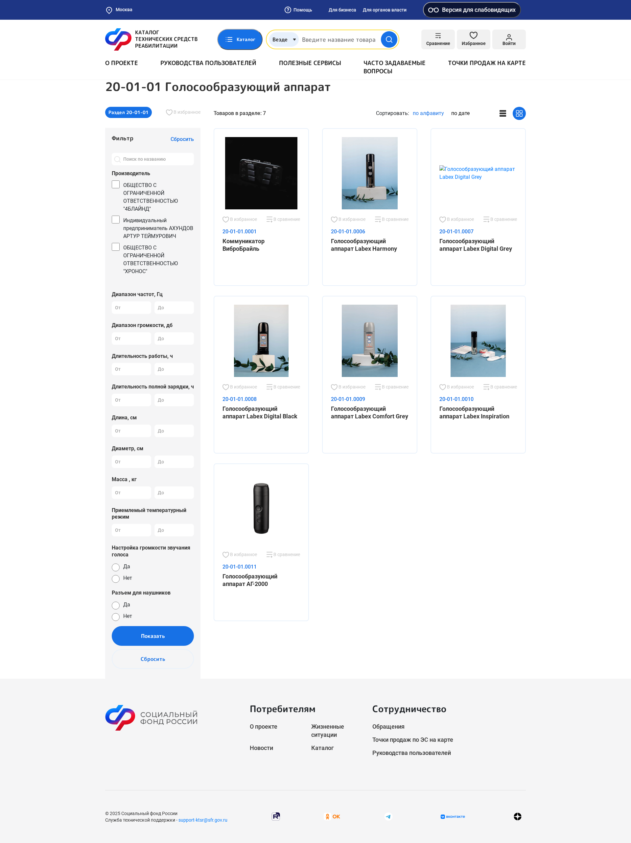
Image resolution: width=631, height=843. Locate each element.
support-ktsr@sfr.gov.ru (202, 820)
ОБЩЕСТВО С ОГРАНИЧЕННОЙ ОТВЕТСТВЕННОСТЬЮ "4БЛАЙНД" (150, 197)
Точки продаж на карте (487, 63)
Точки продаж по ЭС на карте (412, 739)
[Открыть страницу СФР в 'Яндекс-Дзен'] (517, 816)
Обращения (388, 726)
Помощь (302, 9)
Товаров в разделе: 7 (240, 113)
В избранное (186, 112)
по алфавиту (428, 113)
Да (126, 566)
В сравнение (286, 219)
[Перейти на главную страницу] (151, 39)
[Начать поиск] (389, 39)
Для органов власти (385, 9)
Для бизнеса (342, 9)
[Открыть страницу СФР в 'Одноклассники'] (332, 816)
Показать (153, 636)
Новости (261, 747)
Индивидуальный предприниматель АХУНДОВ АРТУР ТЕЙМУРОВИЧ (158, 228)
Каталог (322, 747)
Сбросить (153, 659)
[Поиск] (117, 159)
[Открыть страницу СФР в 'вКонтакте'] (452, 816)
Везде (280, 39)
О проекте (121, 63)
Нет (127, 578)
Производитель (131, 173)
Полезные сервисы (310, 63)
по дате (460, 113)
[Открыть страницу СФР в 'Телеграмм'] (388, 816)
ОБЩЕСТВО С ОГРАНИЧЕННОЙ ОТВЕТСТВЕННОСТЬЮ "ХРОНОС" (150, 259)
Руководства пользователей (208, 63)
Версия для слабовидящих (479, 9)
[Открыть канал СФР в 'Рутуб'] (276, 816)
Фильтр (122, 138)
